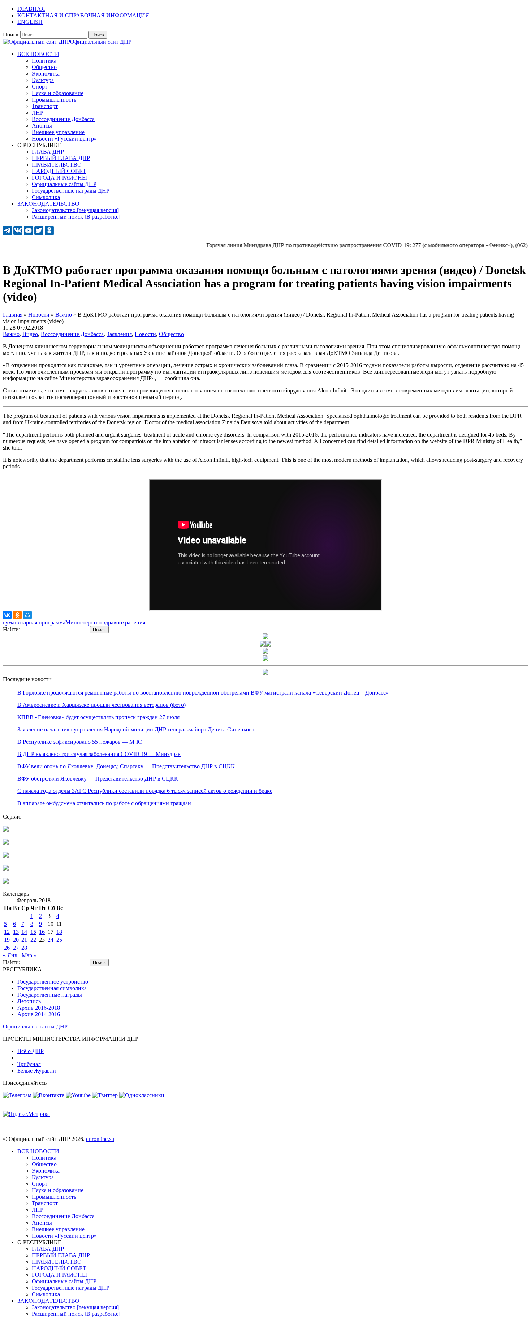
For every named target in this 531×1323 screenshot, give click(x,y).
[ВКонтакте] (7, 615)
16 (42, 932)
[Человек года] (268, 644)
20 (16, 940)
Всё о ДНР (30, 1051)
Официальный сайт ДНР (100, 42)
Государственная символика (52, 988)
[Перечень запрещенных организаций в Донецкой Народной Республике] (6, 855)
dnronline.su (100, 1139)
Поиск (11, 34)
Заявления (119, 334)
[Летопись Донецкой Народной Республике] (6, 868)
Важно (11, 334)
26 (7, 948)
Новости (145, 334)
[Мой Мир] (27, 615)
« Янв (10, 955)
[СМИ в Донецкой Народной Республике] (6, 842)
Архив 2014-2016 (38, 1014)
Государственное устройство (52, 982)
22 (33, 940)
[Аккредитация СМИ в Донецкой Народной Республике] (6, 829)
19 (7, 940)
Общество (171, 334)
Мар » (29, 955)
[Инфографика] (6, 882)
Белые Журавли (36, 1071)
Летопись (29, 1001)
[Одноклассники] (17, 615)
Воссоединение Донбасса (72, 334)
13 (16, 932)
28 (24, 948)
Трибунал (29, 1064)
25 (59, 940)
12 (7, 932)
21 (24, 940)
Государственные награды (49, 995)
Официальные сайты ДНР (35, 1026)
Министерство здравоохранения (105, 622)
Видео (30, 334)
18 (59, 932)
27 (16, 948)
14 (24, 932)
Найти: (11, 629)
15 (33, 932)
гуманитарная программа (34, 622)
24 (50, 940)
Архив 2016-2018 (38, 1008)
